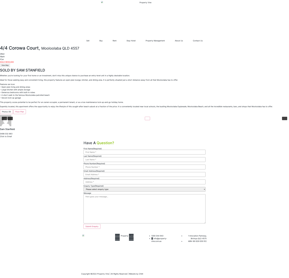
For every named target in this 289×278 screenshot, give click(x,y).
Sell (87, 41)
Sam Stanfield (7, 129)
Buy (101, 41)
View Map (5, 65)
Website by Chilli (136, 274)
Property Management (155, 41)
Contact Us (198, 41)
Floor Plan (19, 112)
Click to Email (6, 136)
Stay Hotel (131, 41)
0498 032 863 (6, 134)
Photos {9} (6, 112)
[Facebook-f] (117, 237)
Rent (115, 41)
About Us (179, 41)
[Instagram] (131, 237)
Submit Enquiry (91, 226)
